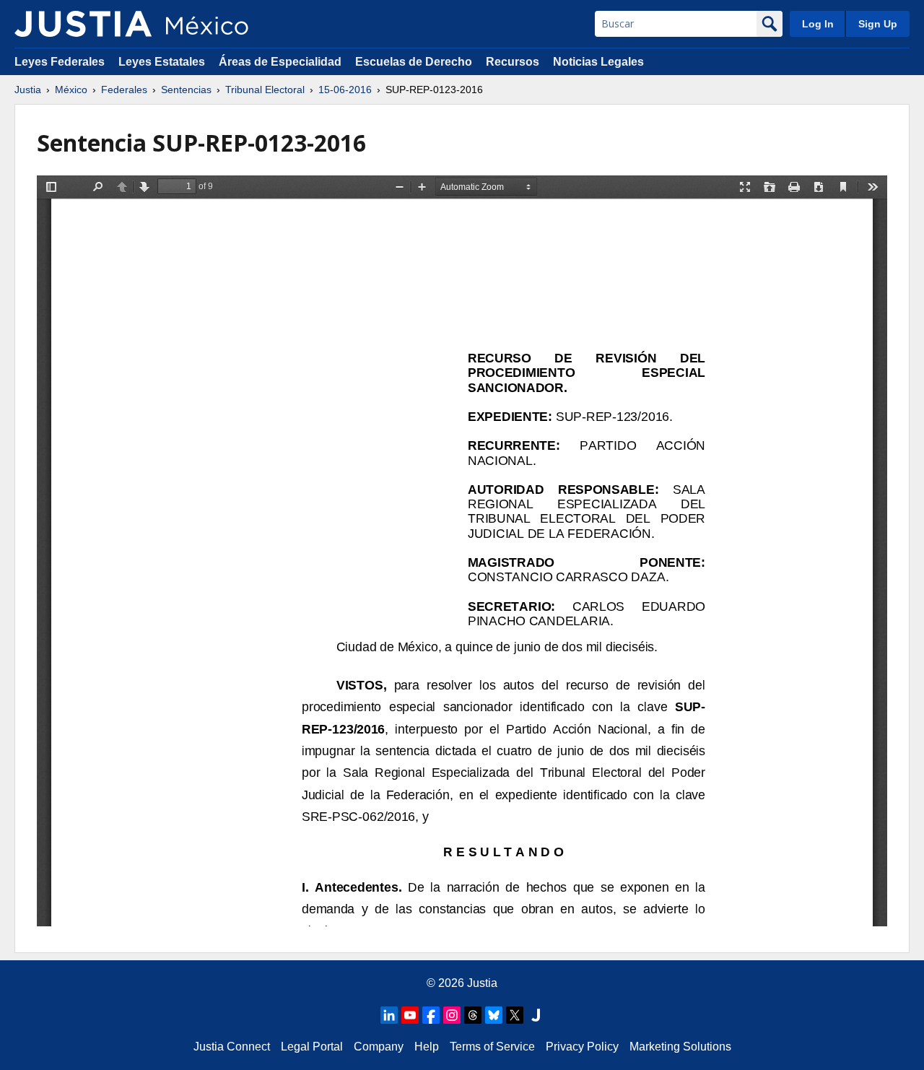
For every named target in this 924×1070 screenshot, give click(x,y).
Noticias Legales (598, 62)
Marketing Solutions (680, 1046)
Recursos (512, 62)
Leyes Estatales (161, 62)
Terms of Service (492, 1046)
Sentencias (186, 89)
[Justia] (83, 24)
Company (379, 1046)
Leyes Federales (59, 62)
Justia (27, 89)
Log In (818, 24)
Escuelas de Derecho (413, 62)
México (71, 89)
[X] (514, 1015)
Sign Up (877, 24)
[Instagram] (452, 1015)
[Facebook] (431, 1015)
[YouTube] (410, 1015)
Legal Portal (312, 1046)
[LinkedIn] (389, 1015)
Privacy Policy (582, 1046)
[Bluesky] (493, 1015)
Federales (124, 89)
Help (426, 1046)
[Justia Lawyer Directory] (535, 1015)
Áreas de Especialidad (280, 62)
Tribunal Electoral (265, 89)
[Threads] (472, 1015)
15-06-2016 (345, 89)
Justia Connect (231, 1046)
